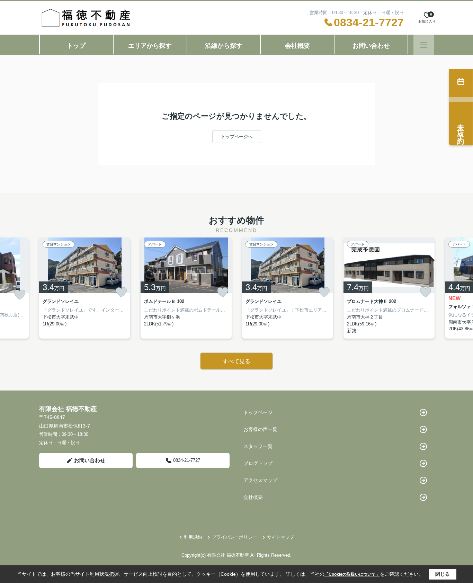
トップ (76, 45)
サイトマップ (280, 537)
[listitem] (84, 288)
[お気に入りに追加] (19, 295)
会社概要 (297, 45)
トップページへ (236, 136)
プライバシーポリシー (234, 537)
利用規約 (193, 537)
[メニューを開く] (423, 45)
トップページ (258, 412)
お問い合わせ (371, 45)
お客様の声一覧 (260, 429)
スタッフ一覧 (258, 446)
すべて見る (236, 361)
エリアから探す (150, 45)
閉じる (442, 574)
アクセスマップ (260, 480)
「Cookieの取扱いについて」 (352, 574)
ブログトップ (258, 463)
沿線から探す (223, 45)
